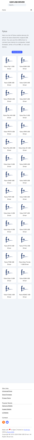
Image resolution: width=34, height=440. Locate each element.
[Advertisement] (17, 19)
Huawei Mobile (6, 409)
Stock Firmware (7, 394)
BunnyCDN (10, 432)
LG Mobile (5, 413)
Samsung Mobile (7, 406)
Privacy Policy (6, 398)
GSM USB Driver (17, 2)
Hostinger (27, 430)
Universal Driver (7, 391)
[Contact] (7, 423)
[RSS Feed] (3, 423)
